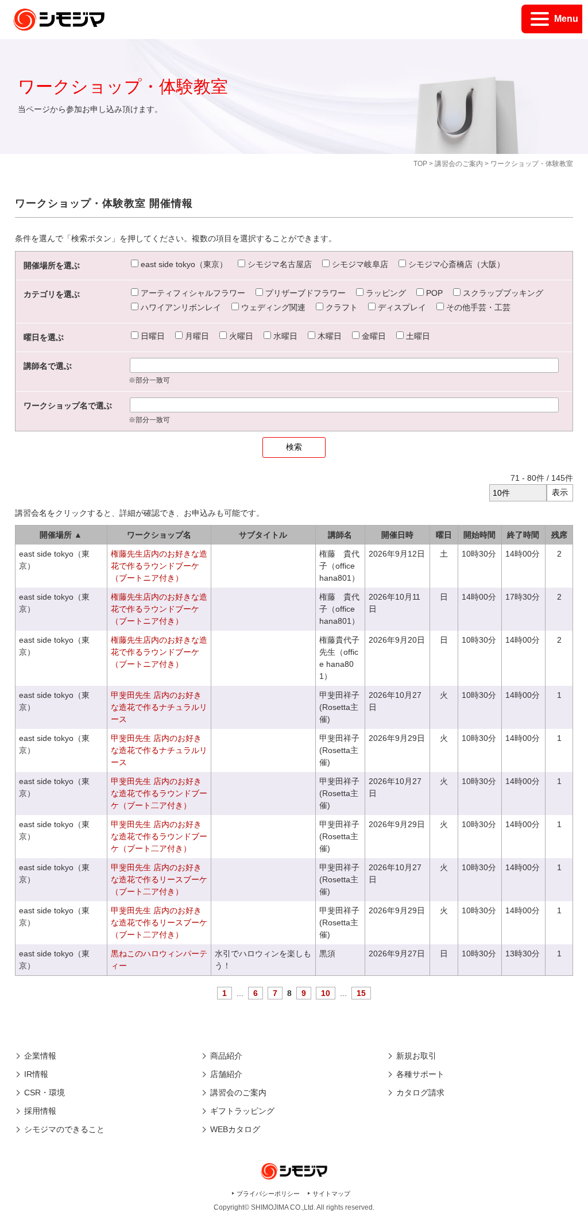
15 (361, 993)
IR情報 (36, 1074)
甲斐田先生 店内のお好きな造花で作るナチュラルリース (159, 707)
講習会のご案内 (459, 164)
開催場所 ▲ (61, 534)
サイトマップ (331, 1193)
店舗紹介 (226, 1074)
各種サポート (420, 1074)
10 (325, 993)
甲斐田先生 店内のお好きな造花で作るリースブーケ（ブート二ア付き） (159, 879)
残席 (559, 534)
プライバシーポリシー (268, 1193)
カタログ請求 (420, 1092)
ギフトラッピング (242, 1110)
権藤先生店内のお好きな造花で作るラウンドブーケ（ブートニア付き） (159, 565)
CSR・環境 (44, 1092)
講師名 (340, 534)
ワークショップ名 (159, 534)
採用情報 (40, 1110)
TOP (420, 164)
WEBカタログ (235, 1129)
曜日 (444, 534)
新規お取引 (416, 1055)
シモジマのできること (64, 1129)
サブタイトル (263, 534)
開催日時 (397, 534)
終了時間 (523, 534)
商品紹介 (226, 1055)
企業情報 (40, 1055)
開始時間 (479, 534)
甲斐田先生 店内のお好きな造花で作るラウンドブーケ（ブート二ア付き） (159, 793)
